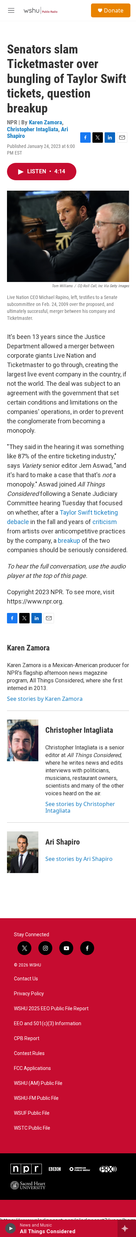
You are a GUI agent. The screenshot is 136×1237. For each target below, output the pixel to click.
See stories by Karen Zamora (45, 699)
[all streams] (127, 1228)
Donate (113, 10)
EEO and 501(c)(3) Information (47, 1023)
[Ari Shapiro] (22, 852)
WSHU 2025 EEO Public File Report (51, 1008)
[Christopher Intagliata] (22, 740)
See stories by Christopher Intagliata (80, 807)
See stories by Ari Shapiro (79, 859)
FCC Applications (32, 1068)
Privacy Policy (29, 993)
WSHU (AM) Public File (38, 1083)
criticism (104, 521)
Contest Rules (29, 1053)
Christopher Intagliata (32, 129)
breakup (69, 540)
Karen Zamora (45, 122)
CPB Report (26, 1038)
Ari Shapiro (62, 842)
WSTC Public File (32, 1128)
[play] (10, 1228)
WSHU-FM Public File (36, 1098)
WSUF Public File (32, 1113)
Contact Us (26, 978)
